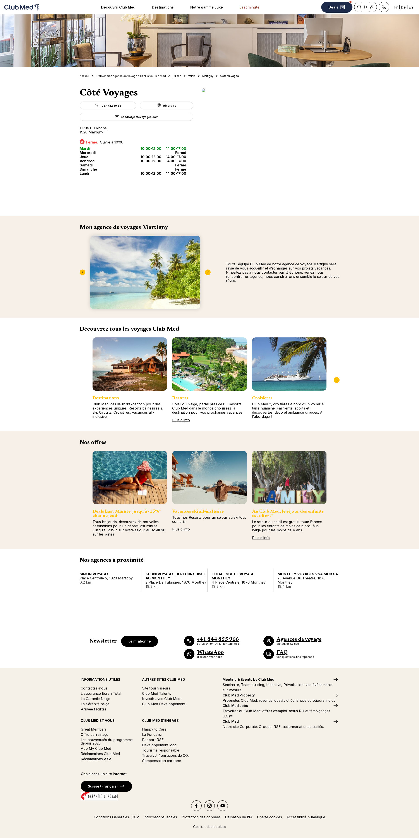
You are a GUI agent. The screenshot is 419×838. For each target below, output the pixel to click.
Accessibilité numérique (305, 817)
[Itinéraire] (270, 90)
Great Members (94, 729)
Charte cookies (269, 817)
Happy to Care (154, 729)
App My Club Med (96, 748)
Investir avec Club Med (161, 698)
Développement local (159, 745)
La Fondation (152, 734)
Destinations (163, 7)
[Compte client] (371, 7)
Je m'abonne (139, 641)
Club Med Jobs (235, 705)
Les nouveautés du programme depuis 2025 (107, 741)
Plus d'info (181, 420)
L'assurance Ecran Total (101, 693)
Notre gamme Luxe (206, 7)
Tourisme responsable (160, 750)
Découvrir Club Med (118, 7)
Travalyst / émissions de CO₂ (165, 755)
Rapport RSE (153, 740)
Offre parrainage (94, 734)
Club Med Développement (163, 704)
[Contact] (384, 7)
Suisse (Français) (103, 786)
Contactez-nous (94, 688)
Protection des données (201, 817)
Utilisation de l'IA (239, 817)
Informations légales (160, 817)
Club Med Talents (156, 693)
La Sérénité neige (95, 704)
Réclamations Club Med (100, 754)
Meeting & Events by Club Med (248, 679)
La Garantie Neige (95, 698)
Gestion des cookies (209, 826)
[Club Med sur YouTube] (222, 805)
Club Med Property (239, 695)
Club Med (231, 721)
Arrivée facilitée (93, 709)
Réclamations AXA (96, 759)
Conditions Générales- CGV (116, 817)
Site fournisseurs (156, 688)
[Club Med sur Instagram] (209, 805)
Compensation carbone (161, 761)
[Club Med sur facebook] (196, 805)
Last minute (249, 7)
